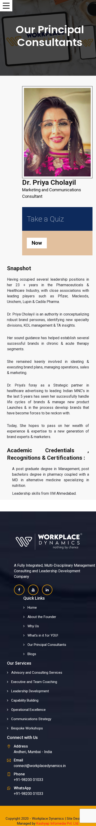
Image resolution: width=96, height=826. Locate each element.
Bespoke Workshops (27, 728)
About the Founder (41, 617)
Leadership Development (30, 691)
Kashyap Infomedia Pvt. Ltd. (57, 823)
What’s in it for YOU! (42, 635)
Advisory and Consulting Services (36, 672)
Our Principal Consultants (46, 645)
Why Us (33, 626)
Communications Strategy (31, 719)
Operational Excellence (28, 710)
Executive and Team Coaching (34, 682)
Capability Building (24, 700)
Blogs (31, 654)
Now (37, 243)
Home (32, 607)
